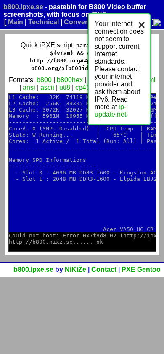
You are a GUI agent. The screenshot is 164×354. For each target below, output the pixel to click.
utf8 (64, 87)
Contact (103, 269)
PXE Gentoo (141, 269)
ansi (29, 87)
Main (15, 22)
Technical (43, 22)
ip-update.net (110, 110)
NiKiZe (75, 269)
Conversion (82, 22)
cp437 (84, 87)
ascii (47, 87)
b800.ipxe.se (23, 6)
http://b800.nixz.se (41, 242)
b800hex (70, 79)
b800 (44, 79)
